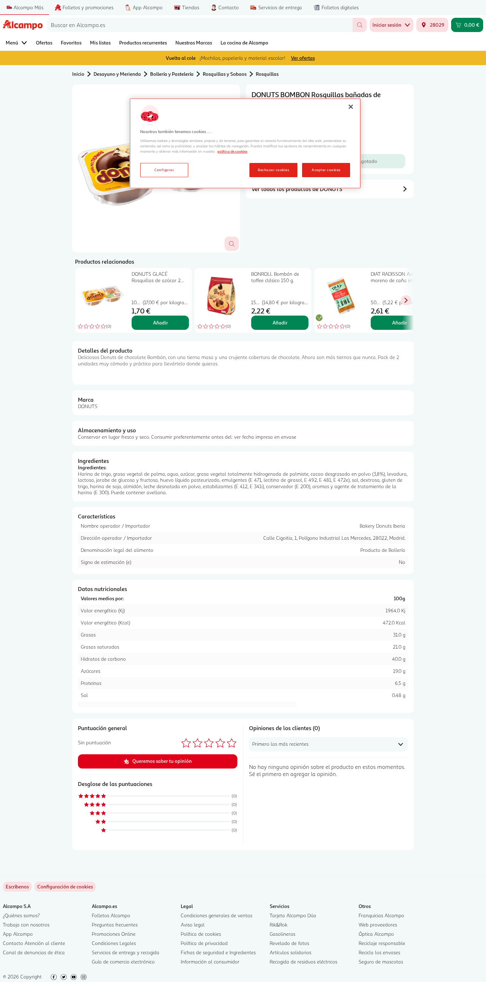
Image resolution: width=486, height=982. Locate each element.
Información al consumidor (210, 962)
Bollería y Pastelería (172, 74)
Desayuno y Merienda (117, 74)
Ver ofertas (303, 58)
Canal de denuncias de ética (34, 952)
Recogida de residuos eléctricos (303, 962)
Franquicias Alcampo (381, 915)
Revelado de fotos (289, 943)
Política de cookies (201, 934)
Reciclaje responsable (382, 943)
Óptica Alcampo (376, 934)
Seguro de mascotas (381, 962)
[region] (245, 143)
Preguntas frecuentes (115, 925)
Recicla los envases (379, 952)
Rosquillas (267, 74)
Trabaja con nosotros (26, 925)
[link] (65, 887)
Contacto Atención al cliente (34, 943)
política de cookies (232, 151)
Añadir (160, 323)
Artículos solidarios (290, 952)
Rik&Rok (278, 925)
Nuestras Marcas (193, 42)
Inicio (78, 74)
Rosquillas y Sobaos (225, 74)
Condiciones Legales (114, 943)
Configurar (164, 170)
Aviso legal (193, 925)
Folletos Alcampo (111, 915)
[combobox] (199, 25)
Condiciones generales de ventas (216, 915)
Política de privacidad (204, 943)
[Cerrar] (351, 107)
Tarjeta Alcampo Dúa (293, 915)
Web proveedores (378, 925)
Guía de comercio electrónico (123, 962)
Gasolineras (282, 934)
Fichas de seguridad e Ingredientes (218, 952)
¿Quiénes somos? (21, 915)
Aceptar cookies (326, 170)
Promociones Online (114, 934)
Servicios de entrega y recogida (125, 952)
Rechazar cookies (273, 170)
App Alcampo (18, 934)
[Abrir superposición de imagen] (231, 244)
